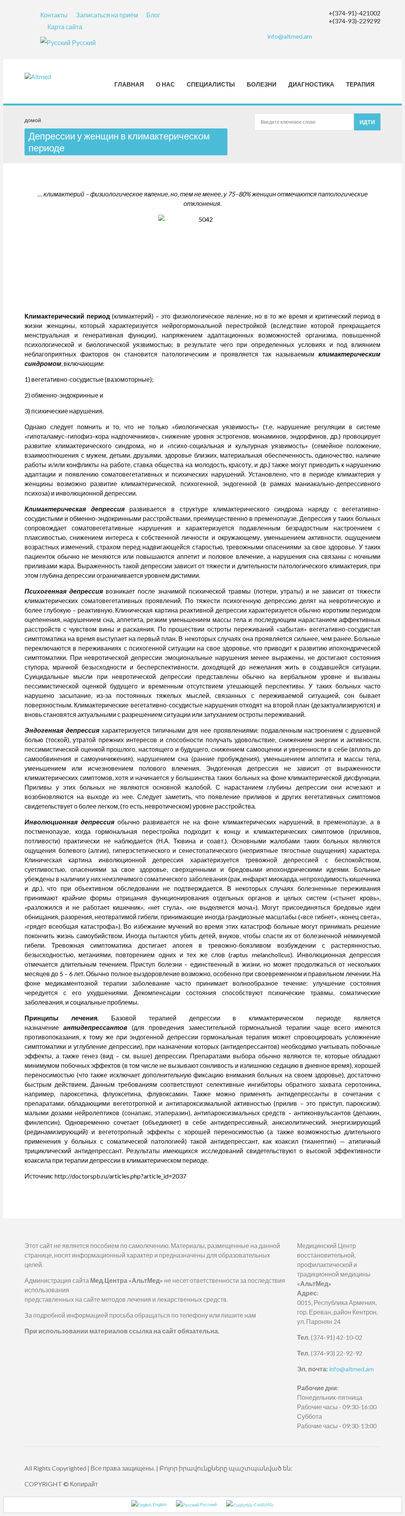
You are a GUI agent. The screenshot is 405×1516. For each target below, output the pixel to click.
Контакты (54, 15)
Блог (153, 15)
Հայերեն (262, 1504)
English (159, 1504)
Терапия (360, 84)
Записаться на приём (107, 15)
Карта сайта (64, 26)
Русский (84, 42)
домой (33, 120)
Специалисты (211, 84)
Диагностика (311, 84)
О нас (165, 84)
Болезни (261, 84)
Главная (129, 84)
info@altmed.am (289, 36)
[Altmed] (51, 76)
